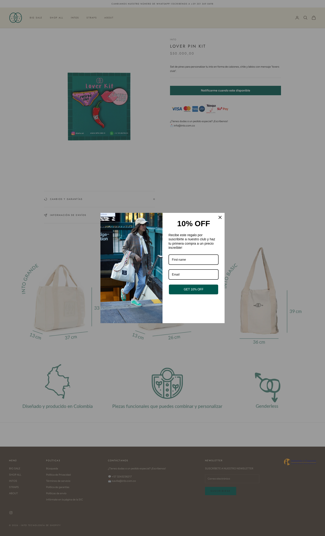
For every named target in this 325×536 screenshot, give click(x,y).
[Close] (220, 217)
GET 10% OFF (194, 289)
